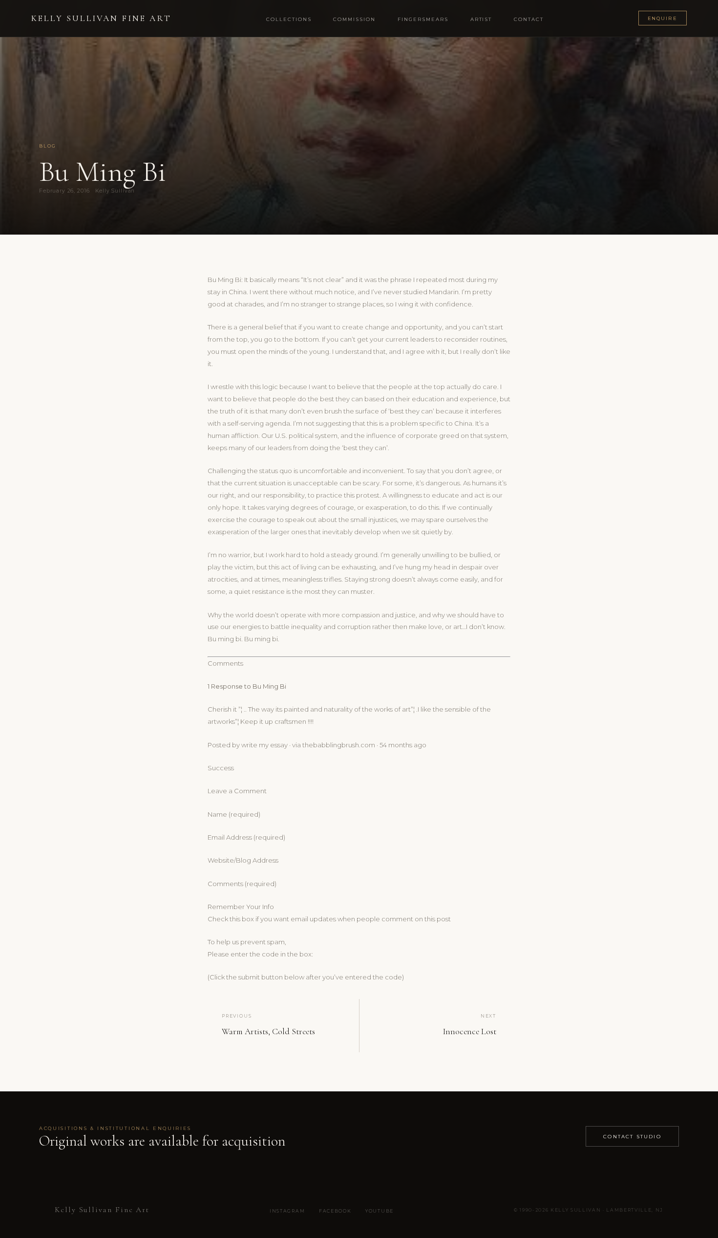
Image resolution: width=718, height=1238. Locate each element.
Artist (481, 19)
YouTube (379, 1211)
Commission (354, 19)
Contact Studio (632, 1136)
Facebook (335, 1211)
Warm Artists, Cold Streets (268, 1031)
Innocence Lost (469, 1031)
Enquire (663, 18)
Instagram (287, 1211)
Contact (529, 19)
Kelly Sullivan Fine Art (101, 18)
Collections (289, 19)
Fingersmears (423, 19)
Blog (48, 146)
